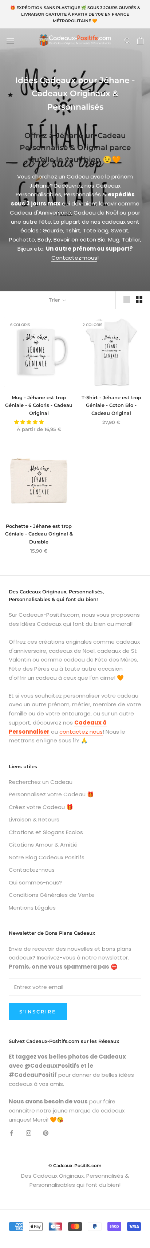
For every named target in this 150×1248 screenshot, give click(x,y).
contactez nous (81, 731)
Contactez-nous (74, 258)
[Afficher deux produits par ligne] (139, 299)
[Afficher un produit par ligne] (126, 299)
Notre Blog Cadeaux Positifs (46, 857)
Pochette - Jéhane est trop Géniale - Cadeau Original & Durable (39, 534)
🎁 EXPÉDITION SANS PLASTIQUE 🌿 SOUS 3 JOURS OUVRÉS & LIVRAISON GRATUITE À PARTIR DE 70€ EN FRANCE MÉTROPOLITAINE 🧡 (75, 14)
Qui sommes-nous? (35, 882)
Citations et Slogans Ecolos (46, 832)
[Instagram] (28, 1133)
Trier (55, 300)
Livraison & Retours (34, 819)
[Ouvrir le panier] (140, 40)
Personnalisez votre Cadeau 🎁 (51, 794)
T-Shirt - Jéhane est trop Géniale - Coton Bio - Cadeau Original (111, 405)
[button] (29, 422)
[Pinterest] (45, 1133)
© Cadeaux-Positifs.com (75, 1165)
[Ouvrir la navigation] (10, 40)
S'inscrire (37, 1012)
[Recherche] (127, 40)
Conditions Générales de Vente (52, 895)
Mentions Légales (32, 907)
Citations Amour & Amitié (43, 844)
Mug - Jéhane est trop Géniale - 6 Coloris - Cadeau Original (38, 405)
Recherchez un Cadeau (40, 782)
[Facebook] (11, 1133)
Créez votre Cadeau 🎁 (41, 807)
